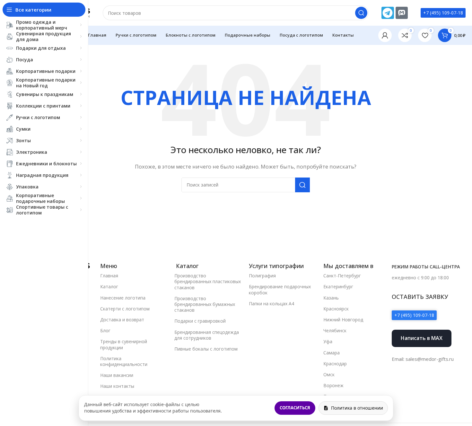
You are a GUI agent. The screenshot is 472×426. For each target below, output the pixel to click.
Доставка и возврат (122, 320)
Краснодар (335, 364)
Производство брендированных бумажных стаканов (204, 304)
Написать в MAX (421, 338)
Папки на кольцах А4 (271, 303)
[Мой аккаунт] (385, 35)
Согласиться (295, 408)
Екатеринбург (338, 286)
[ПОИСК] (361, 13)
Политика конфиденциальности (123, 361)
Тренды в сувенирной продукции (123, 344)
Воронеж (333, 385)
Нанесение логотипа (122, 298)
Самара (331, 353)
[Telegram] (387, 13)
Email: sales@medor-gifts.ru (423, 359)
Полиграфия (262, 276)
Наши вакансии (116, 375)
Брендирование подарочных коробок (280, 289)
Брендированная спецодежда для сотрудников (206, 335)
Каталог (109, 286)
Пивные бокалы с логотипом (206, 349)
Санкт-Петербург (342, 276)
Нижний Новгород (343, 320)
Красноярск (336, 309)
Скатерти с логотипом (125, 309)
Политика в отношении (357, 408)
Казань (331, 298)
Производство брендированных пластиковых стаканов (207, 281)
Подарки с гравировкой (200, 321)
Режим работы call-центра (426, 267)
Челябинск (334, 330)
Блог (105, 330)
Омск (329, 374)
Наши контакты (117, 386)
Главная (109, 276)
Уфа (327, 341)
